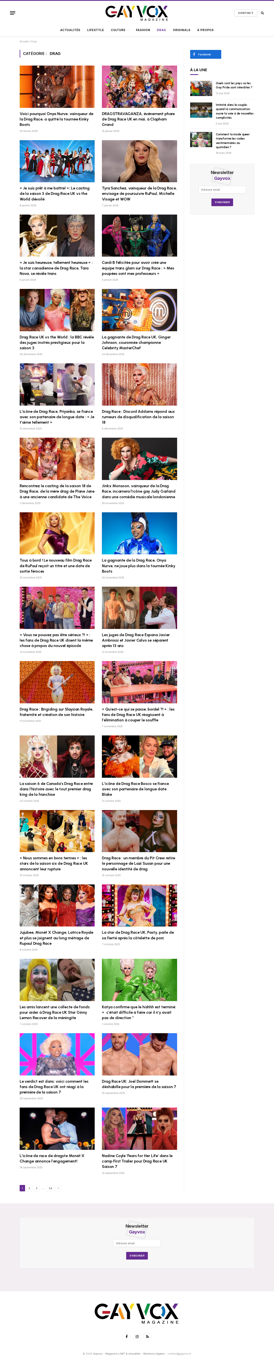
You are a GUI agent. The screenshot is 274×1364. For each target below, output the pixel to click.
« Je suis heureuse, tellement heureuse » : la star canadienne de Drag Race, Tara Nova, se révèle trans (56, 268)
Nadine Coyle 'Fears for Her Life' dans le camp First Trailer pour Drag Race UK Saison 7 (137, 1161)
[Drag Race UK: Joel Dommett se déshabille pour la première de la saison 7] (139, 1054)
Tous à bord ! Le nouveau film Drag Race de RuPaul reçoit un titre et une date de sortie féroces (56, 565)
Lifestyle (95, 30)
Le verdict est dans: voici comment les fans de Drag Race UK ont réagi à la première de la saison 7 (54, 1087)
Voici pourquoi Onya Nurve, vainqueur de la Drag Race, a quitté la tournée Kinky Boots (56, 119)
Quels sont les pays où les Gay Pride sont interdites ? (234, 85)
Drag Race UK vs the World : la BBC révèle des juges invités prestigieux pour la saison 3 (57, 342)
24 (50, 1188)
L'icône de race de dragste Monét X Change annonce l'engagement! (52, 1158)
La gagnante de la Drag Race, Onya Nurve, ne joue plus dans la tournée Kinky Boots (138, 565)
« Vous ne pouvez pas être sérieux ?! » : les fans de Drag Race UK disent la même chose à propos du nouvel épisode (56, 640)
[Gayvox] (137, 13)
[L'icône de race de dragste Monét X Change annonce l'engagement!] (57, 1129)
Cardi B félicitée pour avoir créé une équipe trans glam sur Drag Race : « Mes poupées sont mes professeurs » (138, 268)
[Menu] (12, 12)
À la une (198, 70)
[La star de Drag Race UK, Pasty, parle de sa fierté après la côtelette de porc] (139, 905)
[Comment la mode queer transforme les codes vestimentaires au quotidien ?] (201, 139)
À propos (205, 30)
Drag (161, 30)
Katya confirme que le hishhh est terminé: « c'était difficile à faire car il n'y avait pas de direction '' (139, 1012)
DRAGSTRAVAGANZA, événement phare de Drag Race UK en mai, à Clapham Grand (138, 119)
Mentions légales (154, 1353)
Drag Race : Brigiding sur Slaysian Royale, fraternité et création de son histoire (56, 712)
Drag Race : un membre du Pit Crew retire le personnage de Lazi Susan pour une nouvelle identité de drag (138, 863)
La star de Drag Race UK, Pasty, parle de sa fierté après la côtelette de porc (138, 935)
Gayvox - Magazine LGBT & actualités (117, 1353)
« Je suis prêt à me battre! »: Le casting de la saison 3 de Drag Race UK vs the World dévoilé (55, 193)
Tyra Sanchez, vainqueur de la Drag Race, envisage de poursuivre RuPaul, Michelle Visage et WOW (139, 193)
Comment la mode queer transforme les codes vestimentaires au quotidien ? (233, 141)
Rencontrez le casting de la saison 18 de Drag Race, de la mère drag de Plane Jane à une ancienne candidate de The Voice (57, 491)
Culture (118, 30)
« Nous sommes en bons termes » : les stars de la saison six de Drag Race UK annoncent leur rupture (54, 863)
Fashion (143, 30)
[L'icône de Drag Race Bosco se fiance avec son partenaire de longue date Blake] (139, 756)
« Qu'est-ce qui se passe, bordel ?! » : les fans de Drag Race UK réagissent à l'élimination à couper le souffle (138, 714)
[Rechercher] (262, 12)
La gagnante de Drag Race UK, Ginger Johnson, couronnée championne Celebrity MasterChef (136, 342)
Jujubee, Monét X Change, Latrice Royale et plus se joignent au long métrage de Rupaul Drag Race (56, 938)
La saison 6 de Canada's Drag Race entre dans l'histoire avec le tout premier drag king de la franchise (56, 789)
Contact (246, 12)
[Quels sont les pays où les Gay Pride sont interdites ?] (201, 88)
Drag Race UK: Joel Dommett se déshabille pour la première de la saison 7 (139, 1084)
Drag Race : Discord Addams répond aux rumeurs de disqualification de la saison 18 (138, 417)
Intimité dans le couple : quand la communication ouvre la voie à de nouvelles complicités (235, 111)
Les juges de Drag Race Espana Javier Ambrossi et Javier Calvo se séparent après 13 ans (136, 640)
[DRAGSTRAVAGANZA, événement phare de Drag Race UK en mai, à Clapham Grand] (139, 87)
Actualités (70, 30)
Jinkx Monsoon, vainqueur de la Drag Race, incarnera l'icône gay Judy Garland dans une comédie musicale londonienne (138, 491)
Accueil (24, 41)
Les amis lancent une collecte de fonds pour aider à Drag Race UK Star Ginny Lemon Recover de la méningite (54, 1012)
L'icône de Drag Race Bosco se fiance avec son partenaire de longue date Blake (135, 789)
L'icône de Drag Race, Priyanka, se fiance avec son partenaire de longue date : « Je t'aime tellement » (57, 417)
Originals (182, 30)
